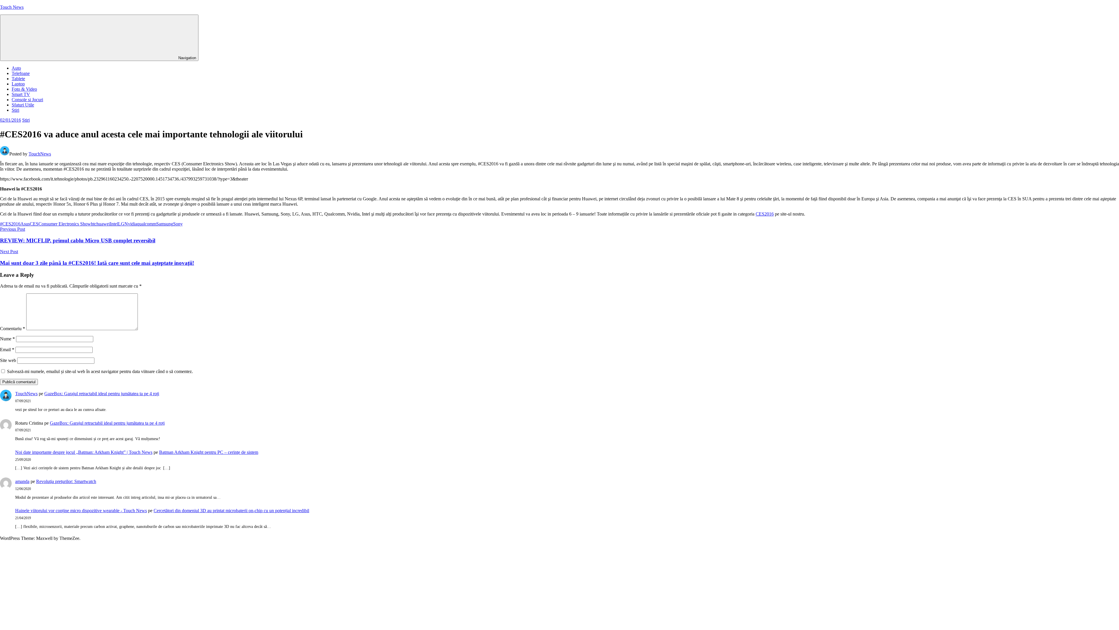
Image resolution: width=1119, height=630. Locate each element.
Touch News (12, 7)
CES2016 (765, 213)
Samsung (164, 223)
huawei (103, 223)
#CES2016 (10, 223)
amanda (22, 481)
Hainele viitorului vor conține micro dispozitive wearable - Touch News (81, 510)
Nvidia (130, 223)
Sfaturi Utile (23, 104)
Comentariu (12, 328)
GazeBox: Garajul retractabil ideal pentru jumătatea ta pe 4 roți (101, 393)
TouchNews (40, 153)
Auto (16, 68)
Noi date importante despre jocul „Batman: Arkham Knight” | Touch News (83, 452)
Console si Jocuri (27, 99)
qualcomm (146, 223)
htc (93, 223)
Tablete (18, 78)
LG (121, 223)
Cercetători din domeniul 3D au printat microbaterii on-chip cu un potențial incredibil (231, 510)
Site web (8, 360)
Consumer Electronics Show (64, 223)
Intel (114, 223)
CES (34, 223)
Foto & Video (24, 89)
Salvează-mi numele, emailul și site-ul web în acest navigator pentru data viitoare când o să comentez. (100, 371)
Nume (7, 338)
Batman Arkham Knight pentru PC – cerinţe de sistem (208, 452)
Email (7, 349)
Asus (25, 223)
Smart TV (21, 94)
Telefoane (21, 73)
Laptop (18, 83)
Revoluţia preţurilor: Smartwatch (66, 481)
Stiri (15, 110)
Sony (178, 223)
